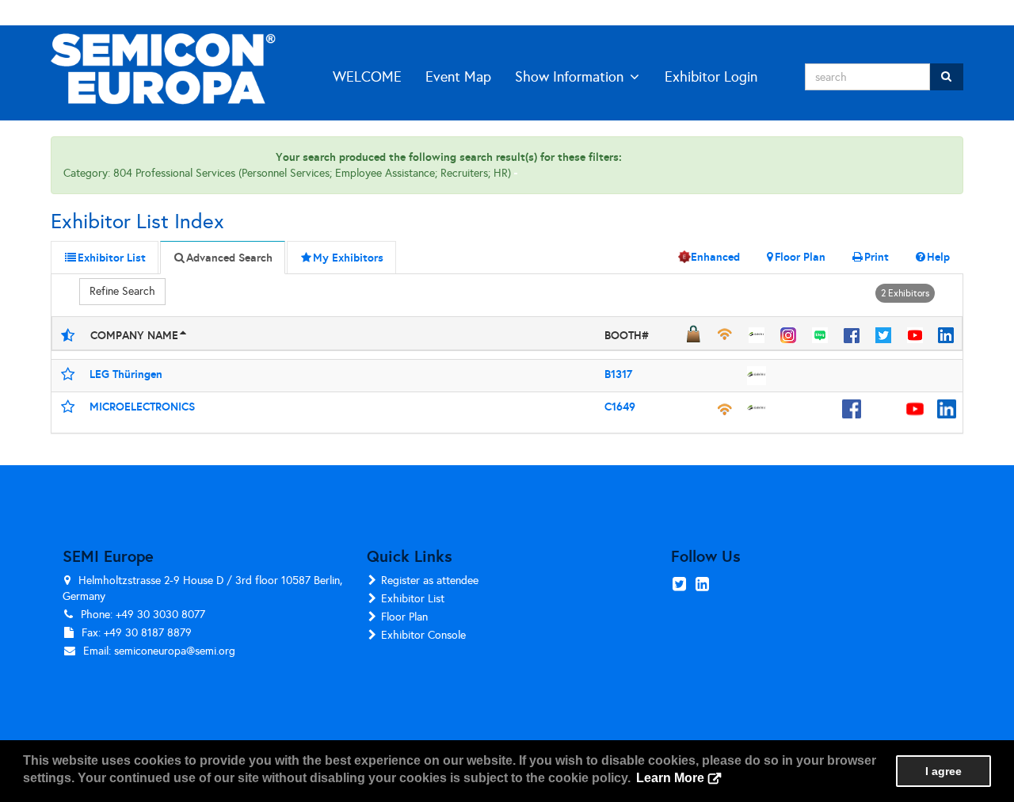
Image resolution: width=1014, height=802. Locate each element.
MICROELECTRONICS (142, 406)
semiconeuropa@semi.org (174, 651)
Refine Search (122, 291)
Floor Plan (404, 617)
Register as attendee (429, 580)
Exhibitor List (412, 598)
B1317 (618, 374)
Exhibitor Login (711, 77)
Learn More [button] (670, 778)
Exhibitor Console (423, 635)
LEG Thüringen (126, 374)
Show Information (569, 77)
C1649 (619, 406)
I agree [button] (943, 771)
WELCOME (367, 77)
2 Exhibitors (905, 293)
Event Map (458, 77)
